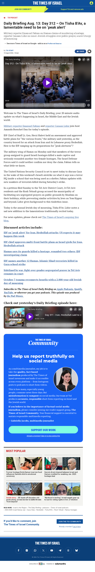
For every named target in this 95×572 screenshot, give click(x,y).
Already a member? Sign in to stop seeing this (43, 436)
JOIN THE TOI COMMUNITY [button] (70, 521)
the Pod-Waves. (15, 296)
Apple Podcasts (64, 289)
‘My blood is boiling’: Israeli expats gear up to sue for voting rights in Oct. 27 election (61, 499)
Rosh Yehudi (58, 510)
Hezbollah (39, 510)
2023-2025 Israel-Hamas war (15, 510)
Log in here (77, 526)
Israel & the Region (20, 508)
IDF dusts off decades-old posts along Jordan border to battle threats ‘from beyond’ (23, 500)
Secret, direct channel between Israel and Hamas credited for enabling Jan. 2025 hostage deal (61, 474)
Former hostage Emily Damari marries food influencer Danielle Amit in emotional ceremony (24, 474)
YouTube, (9, 292)
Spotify (78, 289)
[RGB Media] (42, 564)
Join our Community (23, 9)
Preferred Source (54, 43)
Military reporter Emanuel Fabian (22, 125)
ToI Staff (9, 50)
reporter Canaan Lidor (57, 125)
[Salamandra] (60, 563)
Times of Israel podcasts (60, 508)
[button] (91, 3)
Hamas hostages (71, 510)
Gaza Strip (31, 510)
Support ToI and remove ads (72, 9)
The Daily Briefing (34, 508)
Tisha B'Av (49, 510)
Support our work (43, 430)
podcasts (46, 508)
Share (81, 51)
